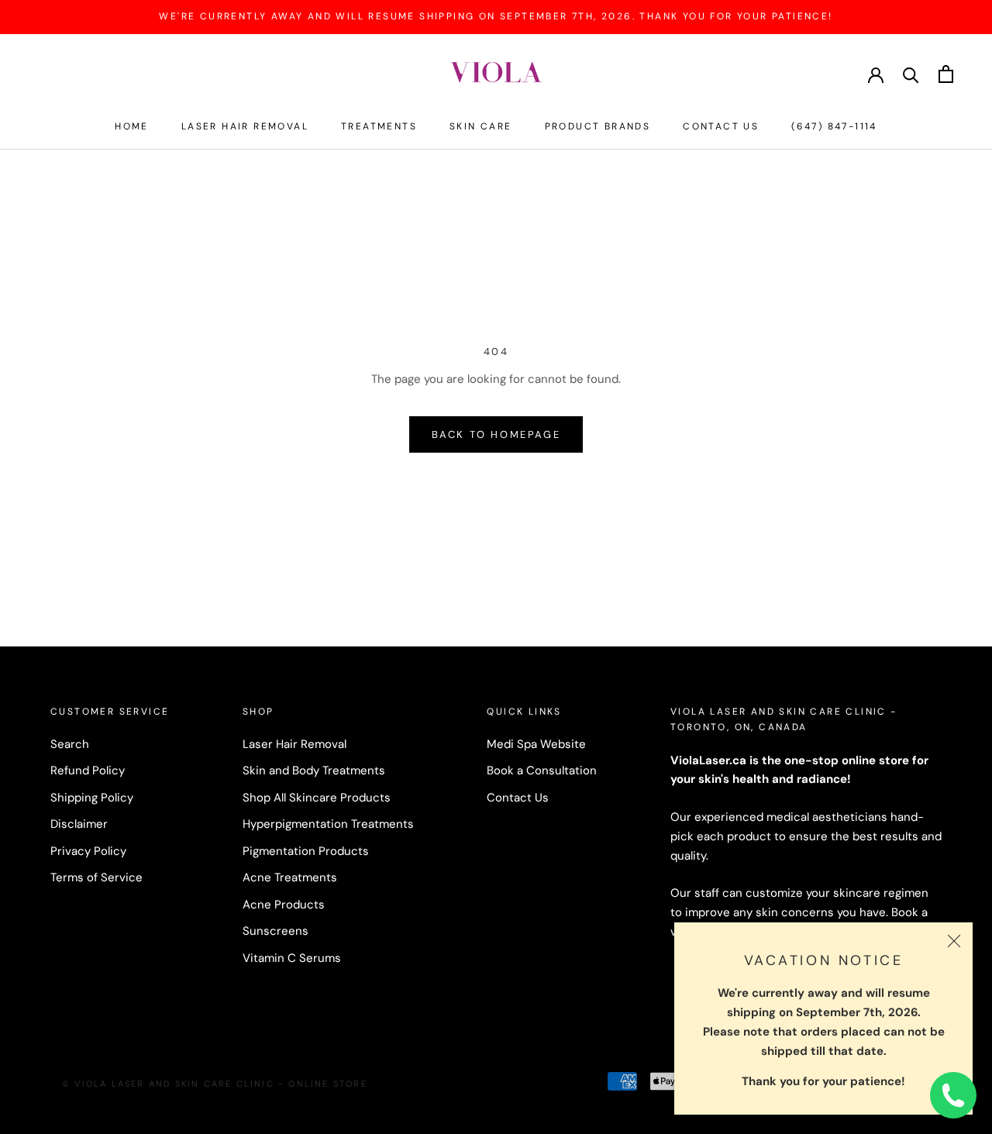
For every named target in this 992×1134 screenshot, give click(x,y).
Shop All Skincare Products (317, 797)
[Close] (954, 941)
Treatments (379, 126)
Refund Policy (87, 770)
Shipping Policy (91, 797)
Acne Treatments (290, 877)
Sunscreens (275, 931)
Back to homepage (496, 434)
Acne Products (284, 904)
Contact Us (721, 126)
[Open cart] (946, 74)
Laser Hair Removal (244, 126)
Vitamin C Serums (292, 958)
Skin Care (481, 126)
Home (132, 126)
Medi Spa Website (536, 744)
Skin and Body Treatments (314, 770)
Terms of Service (96, 877)
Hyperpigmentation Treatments (328, 824)
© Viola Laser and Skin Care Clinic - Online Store (214, 1083)
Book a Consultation (542, 770)
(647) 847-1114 (834, 126)
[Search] (911, 74)
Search (69, 744)
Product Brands (598, 126)
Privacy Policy (88, 851)
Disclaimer (79, 824)
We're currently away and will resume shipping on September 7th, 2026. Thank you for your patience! (495, 16)
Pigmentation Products (306, 851)
